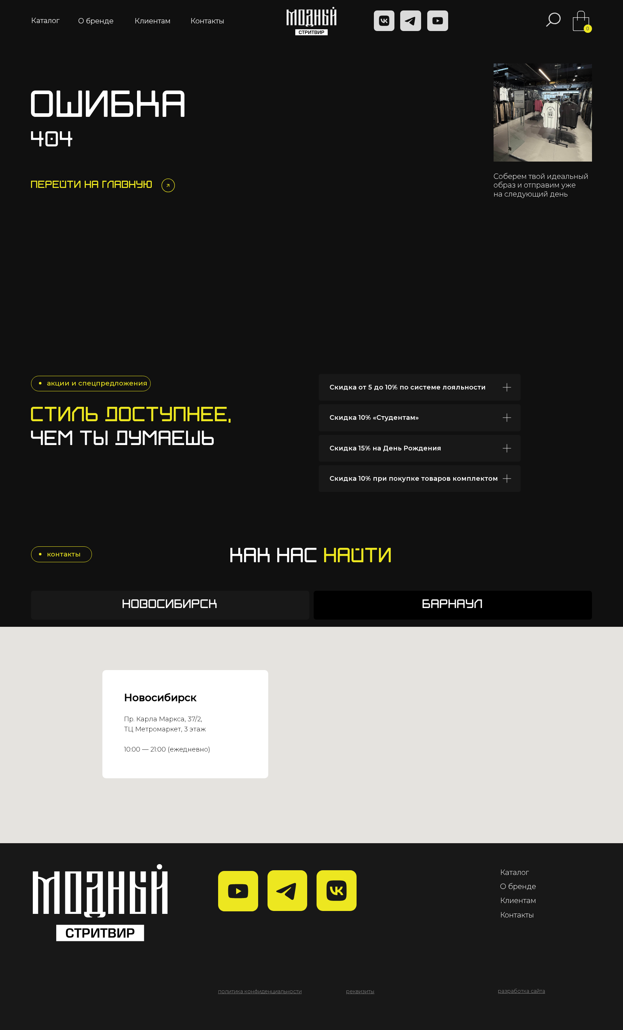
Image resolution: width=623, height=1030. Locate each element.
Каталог (514, 872)
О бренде (518, 886)
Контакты (517, 914)
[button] (360, 991)
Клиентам (518, 900)
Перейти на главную (92, 185)
